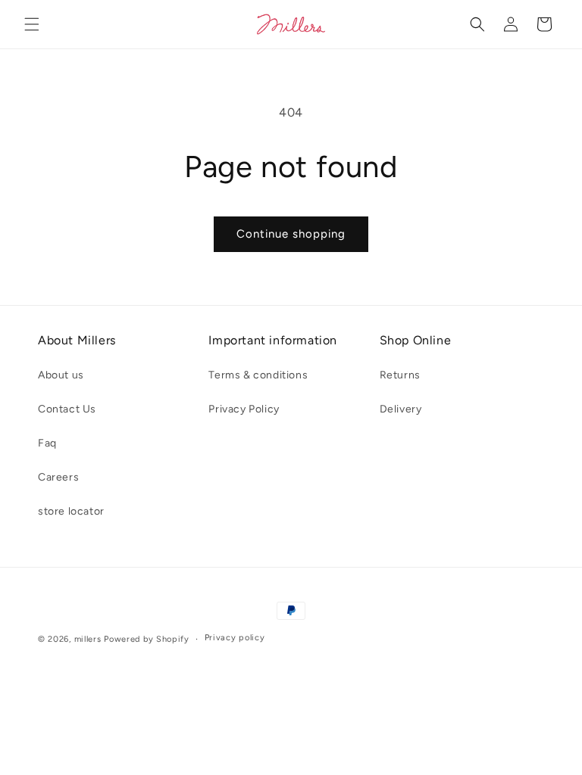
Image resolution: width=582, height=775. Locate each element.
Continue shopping (291, 234)
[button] (31, 24)
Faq (47, 443)
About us (61, 375)
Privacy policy (235, 638)
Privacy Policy (243, 409)
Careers (58, 477)
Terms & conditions (258, 375)
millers (88, 639)
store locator (71, 511)
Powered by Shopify (146, 639)
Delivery (401, 409)
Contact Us (67, 409)
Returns (400, 375)
